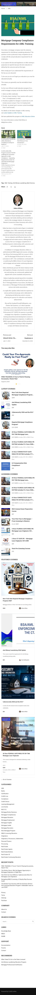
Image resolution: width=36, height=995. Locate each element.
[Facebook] (7, 186)
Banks (3, 791)
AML (9, 8)
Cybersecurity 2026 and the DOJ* (22, 412)
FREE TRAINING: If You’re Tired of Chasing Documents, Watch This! (15, 378)
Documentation (5, 945)
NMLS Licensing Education (9, 833)
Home (3, 8)
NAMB (3, 936)
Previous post (7, 335)
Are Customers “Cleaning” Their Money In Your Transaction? (24, 140)
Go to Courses (7, 779)
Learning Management (7, 804)
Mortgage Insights (6, 823)
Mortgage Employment (8, 820)
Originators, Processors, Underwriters (12, 838)
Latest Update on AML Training (13, 113)
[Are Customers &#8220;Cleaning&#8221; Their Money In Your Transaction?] (24, 134)
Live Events (4, 807)
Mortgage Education (7, 817)
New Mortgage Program (8, 830)
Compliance (4, 799)
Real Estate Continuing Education (11, 857)
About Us (4, 909)
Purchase (4, 900)
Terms (3, 895)
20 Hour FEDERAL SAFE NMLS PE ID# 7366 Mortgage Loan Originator (23, 434)
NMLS (3, 933)
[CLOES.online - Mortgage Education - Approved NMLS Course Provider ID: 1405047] (8, 4)
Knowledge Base (6, 931)
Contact (3, 912)
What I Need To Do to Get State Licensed (13, 959)
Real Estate (4, 846)
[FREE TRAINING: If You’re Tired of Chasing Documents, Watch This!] (18, 363)
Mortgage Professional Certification (11, 965)
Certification (4, 793)
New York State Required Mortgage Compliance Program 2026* (22, 394)
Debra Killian (18, 208)
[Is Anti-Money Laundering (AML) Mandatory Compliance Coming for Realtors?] (8, 134)
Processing (4, 844)
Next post (30, 335)
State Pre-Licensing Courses (21, 548)
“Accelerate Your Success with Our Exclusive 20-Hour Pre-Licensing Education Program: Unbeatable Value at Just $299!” (17, 885)
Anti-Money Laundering (19, 183)
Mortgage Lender (6, 825)
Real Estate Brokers (7, 852)
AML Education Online (28, 116)
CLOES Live (4, 796)
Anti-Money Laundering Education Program (13, 962)
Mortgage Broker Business (9, 812)
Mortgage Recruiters (7, 828)
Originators (4, 836)
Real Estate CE (5, 854)
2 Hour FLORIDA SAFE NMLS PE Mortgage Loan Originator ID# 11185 (22, 531)
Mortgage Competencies (8, 815)
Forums (3, 948)
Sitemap (3, 898)
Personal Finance (6, 841)
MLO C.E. (4, 809)
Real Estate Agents (6, 849)
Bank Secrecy (31, 183)
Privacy (3, 892)
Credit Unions (5, 801)
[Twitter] (11, 186)
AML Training (8, 183)
